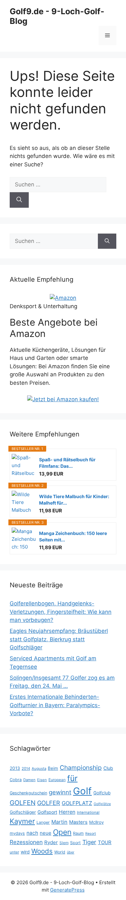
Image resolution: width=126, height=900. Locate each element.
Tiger (89, 842)
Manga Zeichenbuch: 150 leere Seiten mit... (73, 536)
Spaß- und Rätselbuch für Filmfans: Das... (67, 463)
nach (32, 833)
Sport (75, 842)
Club (108, 768)
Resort (90, 834)
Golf (82, 791)
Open (62, 832)
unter (14, 852)
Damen (29, 780)
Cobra (16, 779)
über (70, 852)
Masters (78, 822)
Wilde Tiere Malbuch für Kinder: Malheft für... (74, 500)
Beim (53, 768)
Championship (81, 767)
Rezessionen (26, 842)
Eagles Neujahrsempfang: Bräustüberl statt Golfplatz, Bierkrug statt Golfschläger (59, 639)
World (59, 852)
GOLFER (48, 802)
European (57, 779)
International (88, 812)
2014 (26, 768)
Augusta (39, 768)
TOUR (104, 842)
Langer (43, 822)
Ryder (51, 842)
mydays (17, 833)
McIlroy (96, 822)
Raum (78, 833)
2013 (15, 768)
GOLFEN (23, 803)
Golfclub (101, 792)
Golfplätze (102, 804)
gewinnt (60, 792)
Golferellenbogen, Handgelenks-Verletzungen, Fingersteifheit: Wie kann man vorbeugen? (60, 611)
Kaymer (22, 821)
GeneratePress (67, 890)
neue (45, 833)
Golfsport (47, 812)
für (72, 778)
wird (25, 851)
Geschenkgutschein (28, 792)
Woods (42, 851)
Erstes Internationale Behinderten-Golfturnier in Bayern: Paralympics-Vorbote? (55, 705)
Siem (63, 842)
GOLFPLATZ (77, 803)
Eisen (42, 780)
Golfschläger (23, 812)
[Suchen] (19, 200)
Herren (67, 812)
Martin (59, 822)
